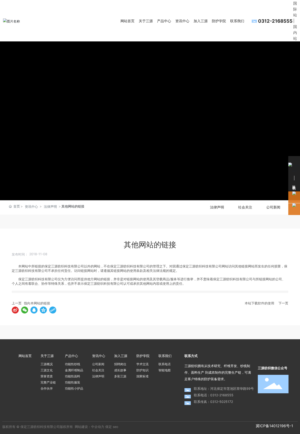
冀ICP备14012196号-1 (274, 425)
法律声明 (50, 206)
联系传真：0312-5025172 (213, 402)
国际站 (295, 9)
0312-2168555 (275, 21)
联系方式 (191, 356)
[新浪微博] (15, 310)
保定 (108, 427)
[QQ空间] (43, 310)
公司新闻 (273, 207)
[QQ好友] (34, 310)
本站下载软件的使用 (259, 303)
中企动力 (97, 427)
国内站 (295, 32)
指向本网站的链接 (37, 303)
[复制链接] (52, 310)
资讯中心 (31, 206)
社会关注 (245, 207)
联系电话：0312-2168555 (213, 395)
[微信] (24, 310)
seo (115, 427)
